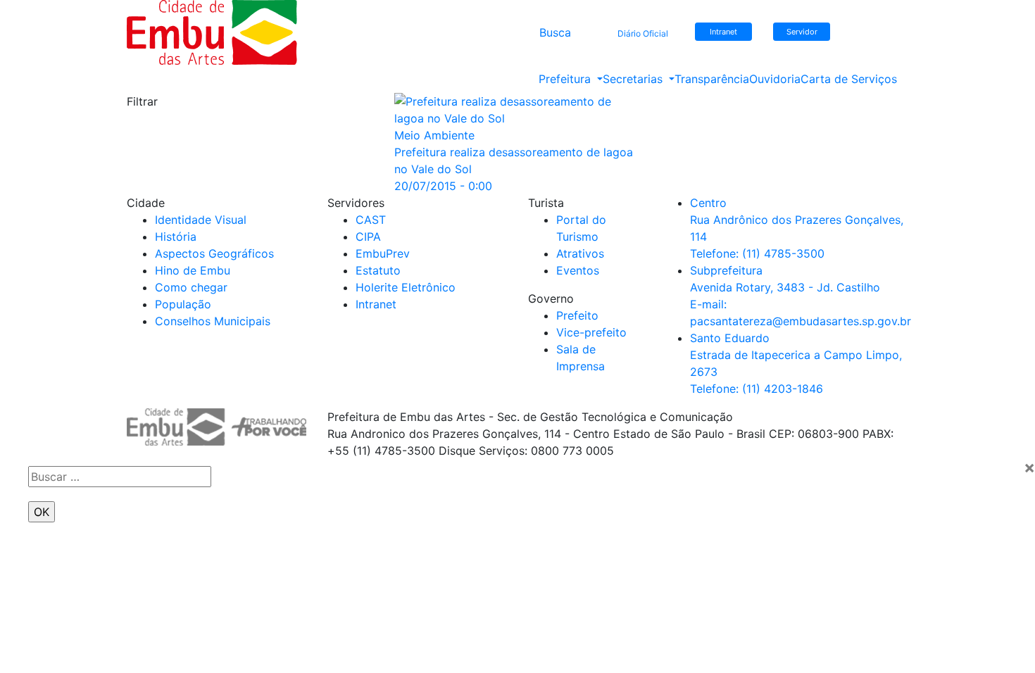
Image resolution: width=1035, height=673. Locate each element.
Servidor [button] (801, 32)
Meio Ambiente (434, 135)
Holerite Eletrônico (406, 287)
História (175, 236)
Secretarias (634, 79)
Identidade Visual (200, 220)
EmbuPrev (383, 253)
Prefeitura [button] (566, 79)
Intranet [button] (723, 32)
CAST (371, 220)
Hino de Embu (192, 270)
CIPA (368, 236)
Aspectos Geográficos (214, 253)
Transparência (712, 79)
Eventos (577, 270)
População (183, 304)
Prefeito (577, 315)
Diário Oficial (642, 33)
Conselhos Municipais (212, 321)
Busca (555, 32)
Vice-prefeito (591, 332)
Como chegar (191, 287)
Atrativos (580, 253)
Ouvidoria (775, 79)
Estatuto (378, 270)
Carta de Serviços (849, 79)
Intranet (376, 304)
